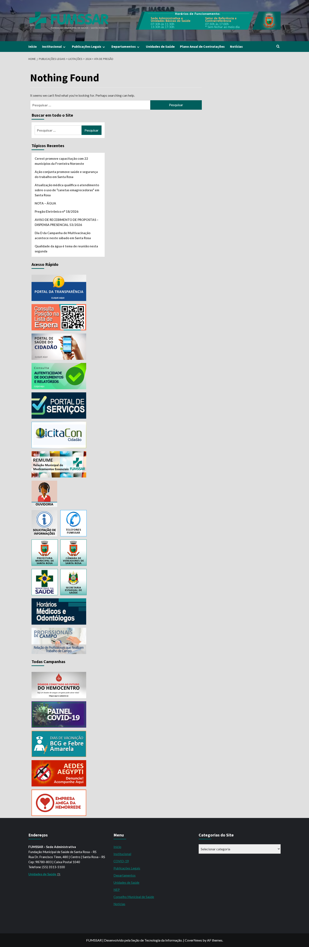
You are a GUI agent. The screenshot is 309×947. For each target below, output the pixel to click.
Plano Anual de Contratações (202, 46)
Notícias (236, 46)
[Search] (278, 46)
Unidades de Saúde (160, 46)
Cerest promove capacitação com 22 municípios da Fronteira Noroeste (61, 161)
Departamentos (123, 46)
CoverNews (193, 940)
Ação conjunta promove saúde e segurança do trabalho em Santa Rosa (66, 174)
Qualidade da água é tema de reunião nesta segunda (66, 248)
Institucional (52, 46)
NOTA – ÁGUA (45, 203)
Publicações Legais (86, 46)
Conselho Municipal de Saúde (134, 897)
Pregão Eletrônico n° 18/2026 (56, 211)
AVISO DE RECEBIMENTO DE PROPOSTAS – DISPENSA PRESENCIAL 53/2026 (66, 222)
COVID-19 (121, 861)
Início (32, 46)
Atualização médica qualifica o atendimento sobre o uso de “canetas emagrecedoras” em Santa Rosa (67, 190)
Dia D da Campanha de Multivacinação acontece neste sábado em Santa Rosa (63, 235)
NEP (117, 890)
